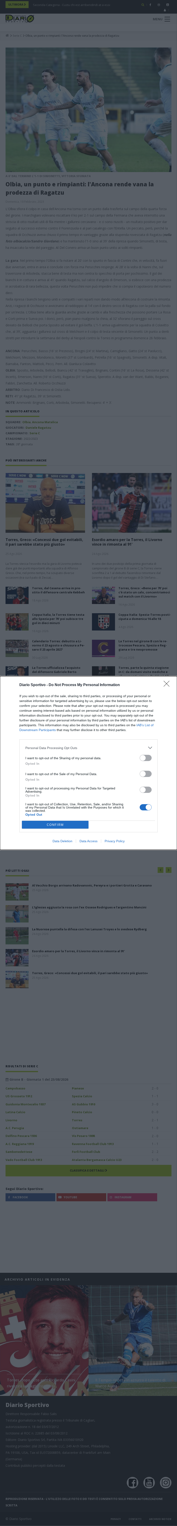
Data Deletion (62, 841)
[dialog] (88, 763)
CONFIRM (55, 825)
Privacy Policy (115, 841)
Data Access (88, 841)
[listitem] (88, 747)
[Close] (168, 685)
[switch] (146, 758)
